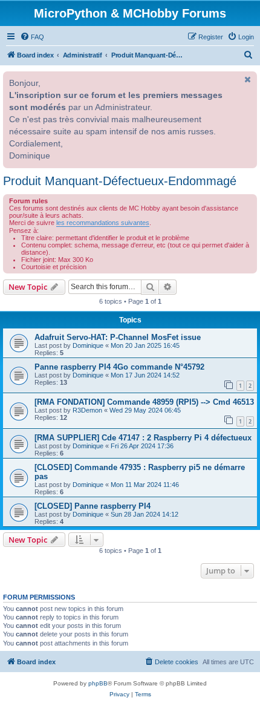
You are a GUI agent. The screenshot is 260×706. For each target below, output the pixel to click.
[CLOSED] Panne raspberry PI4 (92, 506)
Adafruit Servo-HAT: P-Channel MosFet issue (117, 337)
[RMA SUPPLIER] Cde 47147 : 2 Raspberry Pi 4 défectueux (143, 437)
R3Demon (87, 410)
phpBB (98, 683)
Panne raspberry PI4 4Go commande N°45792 (119, 366)
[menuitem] (32, 37)
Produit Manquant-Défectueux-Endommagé (119, 181)
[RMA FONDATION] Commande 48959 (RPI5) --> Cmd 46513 (144, 402)
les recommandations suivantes (102, 222)
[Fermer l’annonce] (246, 79)
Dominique (88, 345)
